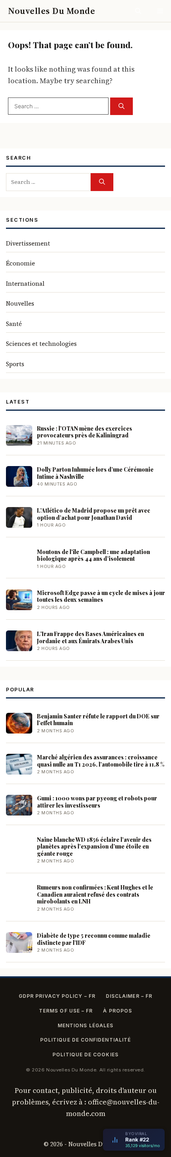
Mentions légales (85, 1025)
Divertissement (28, 243)
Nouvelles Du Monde (51, 11)
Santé (14, 324)
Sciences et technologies (41, 343)
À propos (117, 1011)
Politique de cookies (85, 1054)
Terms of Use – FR (66, 1011)
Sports (15, 364)
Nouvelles (20, 303)
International (25, 283)
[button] (138, 11)
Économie (20, 263)
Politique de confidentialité (85, 1040)
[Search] (121, 106)
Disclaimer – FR (129, 996)
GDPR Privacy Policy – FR (57, 996)
